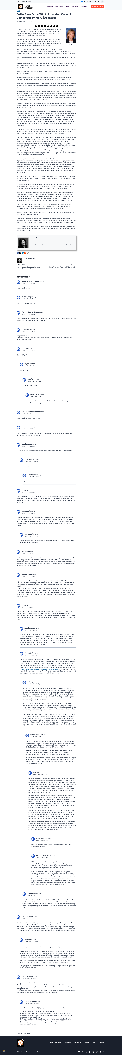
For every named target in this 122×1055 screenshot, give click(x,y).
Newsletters (83, 6)
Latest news (49, 6)
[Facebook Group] (90, 1)
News (18, 10)
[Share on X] (54, 26)
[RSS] (98, 1)
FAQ (93, 1042)
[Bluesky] (82, 1)
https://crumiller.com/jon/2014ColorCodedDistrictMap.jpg (39, 669)
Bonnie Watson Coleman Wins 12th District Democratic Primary (28, 267)
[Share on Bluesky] (48, 26)
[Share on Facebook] (45, 26)
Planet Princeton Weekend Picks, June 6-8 (62, 266)
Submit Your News (55, 1042)
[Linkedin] (95, 1)
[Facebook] (85, 1)
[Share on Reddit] (42, 26)
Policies (101, 1042)
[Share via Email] (36, 26)
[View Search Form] (102, 1)
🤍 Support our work (97, 6)
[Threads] (87, 1)
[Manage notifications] (4, 1051)
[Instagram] (93, 1)
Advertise (75, 6)
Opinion (68, 6)
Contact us (77, 1042)
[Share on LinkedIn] (51, 26)
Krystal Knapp (35, 238)
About (87, 1042)
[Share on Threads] (57, 26)
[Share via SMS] (39, 26)
